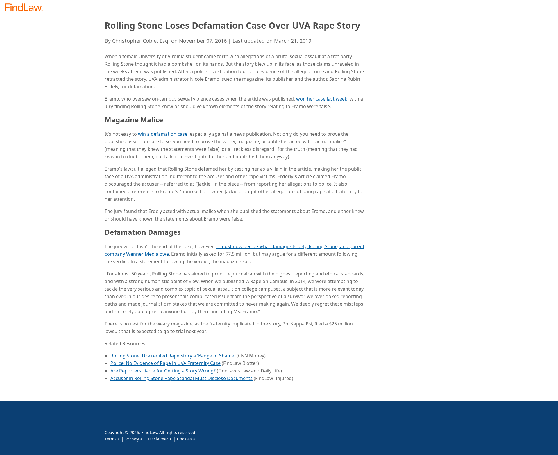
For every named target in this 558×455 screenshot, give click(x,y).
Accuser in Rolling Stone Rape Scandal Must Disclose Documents (181, 378)
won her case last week (321, 99)
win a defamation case (162, 134)
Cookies (184, 439)
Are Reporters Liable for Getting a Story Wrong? (163, 371)
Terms (111, 439)
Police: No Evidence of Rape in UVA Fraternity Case (165, 363)
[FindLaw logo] (26, 8)
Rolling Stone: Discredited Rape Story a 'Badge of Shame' (172, 355)
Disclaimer (158, 439)
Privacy (132, 439)
